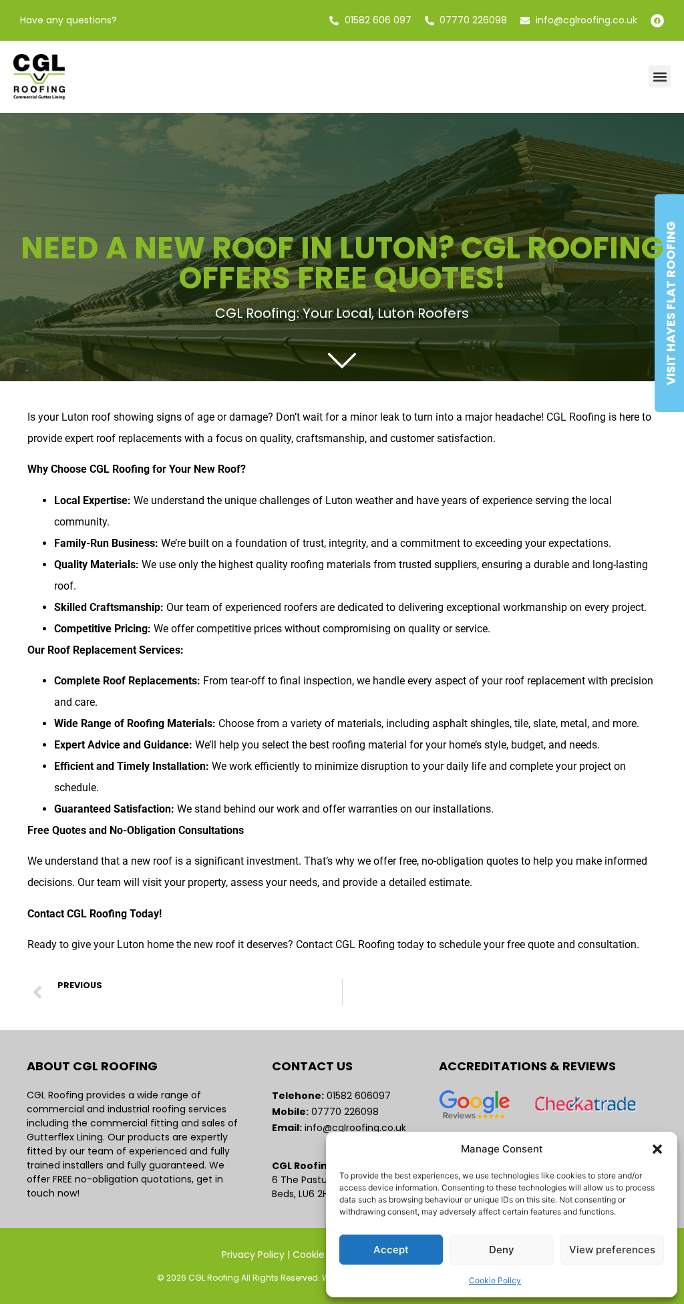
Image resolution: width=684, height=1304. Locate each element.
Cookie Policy (495, 1280)
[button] (657, 1149)
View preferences (612, 1249)
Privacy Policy (253, 1254)
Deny (501, 1249)
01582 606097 (360, 1095)
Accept (391, 1249)
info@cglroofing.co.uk (355, 1127)
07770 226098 (346, 1111)
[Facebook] (657, 20)
